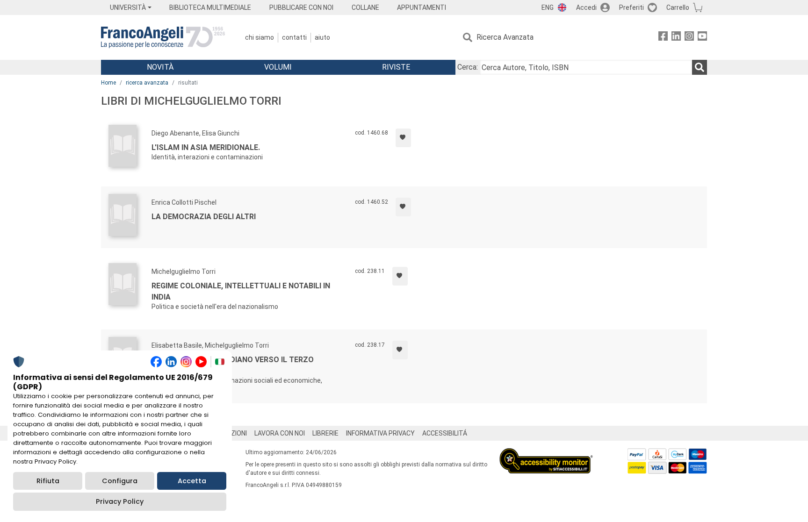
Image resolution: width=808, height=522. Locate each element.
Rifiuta (47, 481)
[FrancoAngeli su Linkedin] (676, 37)
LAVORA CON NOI (279, 433)
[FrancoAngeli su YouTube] (702, 37)
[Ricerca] (699, 67)
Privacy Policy (120, 501)
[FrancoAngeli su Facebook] (663, 37)
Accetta (192, 481)
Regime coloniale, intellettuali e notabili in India (241, 291)
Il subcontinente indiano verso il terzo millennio (233, 365)
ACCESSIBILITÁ (444, 433)
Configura (119, 481)
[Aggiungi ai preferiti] (403, 138)
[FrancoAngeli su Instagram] (689, 37)
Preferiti (631, 7)
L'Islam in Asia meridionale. (206, 147)
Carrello (677, 7)
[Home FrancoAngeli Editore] (163, 37)
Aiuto (322, 37)
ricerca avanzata (147, 82)
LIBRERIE (325, 433)
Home (108, 82)
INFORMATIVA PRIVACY (380, 433)
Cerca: (467, 67)
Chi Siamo (259, 37)
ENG (547, 7)
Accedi (586, 7)
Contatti (294, 37)
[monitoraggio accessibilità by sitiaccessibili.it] (546, 453)
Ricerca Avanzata (505, 37)
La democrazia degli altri (204, 216)
